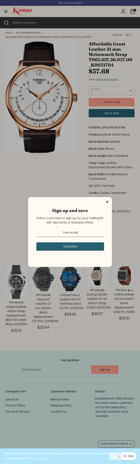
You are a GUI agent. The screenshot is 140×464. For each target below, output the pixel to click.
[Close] (107, 202)
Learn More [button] (41, 458)
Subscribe (70, 246)
